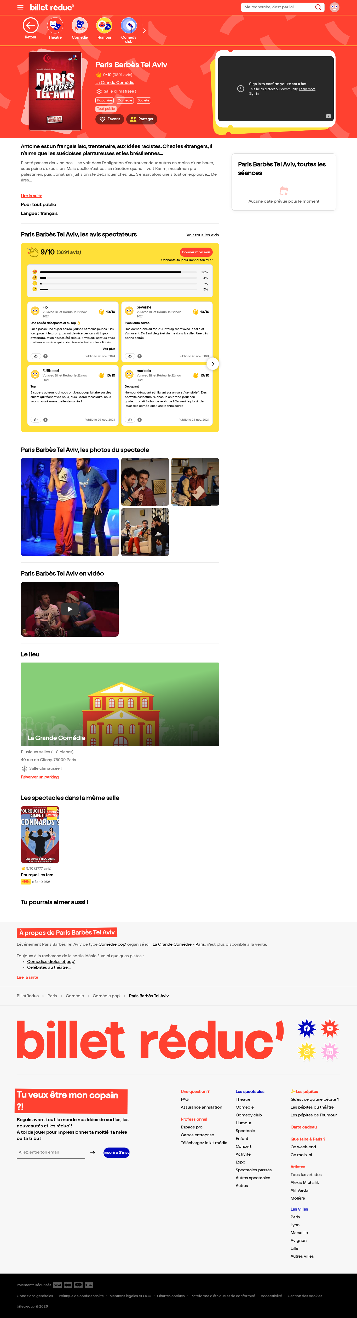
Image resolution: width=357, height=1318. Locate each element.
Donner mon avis (196, 252)
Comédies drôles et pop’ (51, 961)
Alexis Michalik (305, 1182)
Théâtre (243, 1099)
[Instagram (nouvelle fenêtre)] (306, 1051)
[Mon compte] (334, 7)
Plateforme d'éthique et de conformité (223, 1296)
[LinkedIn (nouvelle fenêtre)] (329, 1051)
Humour (243, 1123)
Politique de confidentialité (81, 1296)
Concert (243, 1146)
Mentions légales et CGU (130, 1296)
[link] (68, 307)
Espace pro (192, 1127)
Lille (294, 1248)
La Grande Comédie (114, 82)
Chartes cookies (171, 1296)
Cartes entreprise (197, 1135)
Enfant (242, 1138)
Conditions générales (35, 1296)
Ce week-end (303, 1147)
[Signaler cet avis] (45, 356)
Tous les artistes (306, 1174)
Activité (243, 1154)
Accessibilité (271, 1296)
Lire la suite (31, 195)
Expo (240, 1162)
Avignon (299, 1240)
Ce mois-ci (301, 1154)
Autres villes (302, 1256)
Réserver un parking (40, 777)
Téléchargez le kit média (204, 1142)
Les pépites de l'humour (314, 1115)
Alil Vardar (300, 1190)
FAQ (185, 1099)
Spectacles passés (254, 1170)
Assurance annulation (201, 1107)
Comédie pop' (112, 944)
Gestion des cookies (305, 1296)
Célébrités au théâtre (47, 967)
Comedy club (249, 1115)
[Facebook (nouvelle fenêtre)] (306, 1028)
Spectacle (245, 1130)
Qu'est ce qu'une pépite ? (315, 1099)
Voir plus (109, 349)
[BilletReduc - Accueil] (52, 7)
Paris (200, 944)
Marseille (299, 1232)
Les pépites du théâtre (312, 1107)
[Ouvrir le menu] (22, 7)
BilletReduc (28, 996)
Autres (242, 1185)
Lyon (295, 1225)
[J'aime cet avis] (36, 356)
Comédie (75, 996)
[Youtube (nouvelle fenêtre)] (329, 1028)
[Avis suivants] (212, 363)
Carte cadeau (304, 1127)
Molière (298, 1198)
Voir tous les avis (203, 235)
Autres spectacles (253, 1178)
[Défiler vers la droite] (144, 30)
